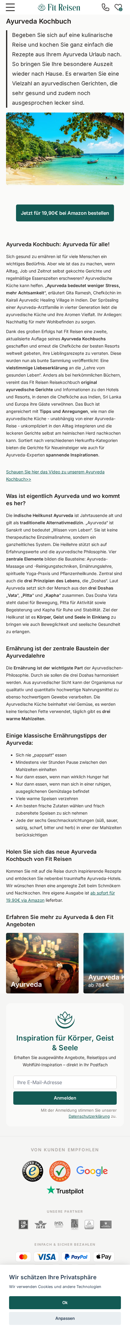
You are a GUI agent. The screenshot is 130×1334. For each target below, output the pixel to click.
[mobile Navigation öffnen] (10, 7)
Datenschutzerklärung (89, 1116)
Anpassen (65, 1318)
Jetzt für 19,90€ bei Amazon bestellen (65, 213)
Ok (65, 1302)
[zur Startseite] (59, 7)
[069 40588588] (105, 7)
